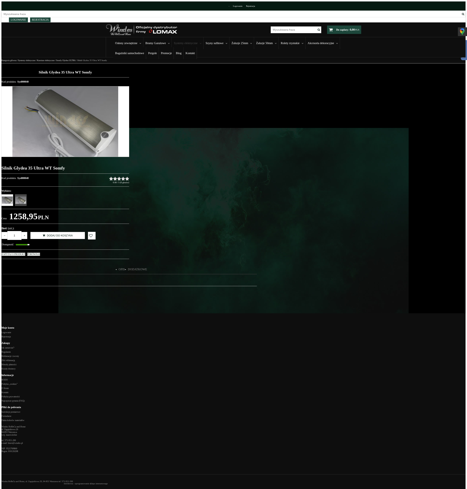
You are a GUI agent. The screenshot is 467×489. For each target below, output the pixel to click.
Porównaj (33, 254)
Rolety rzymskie (290, 43)
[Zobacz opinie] (119, 179)
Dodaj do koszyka (60, 235)
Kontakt (190, 53)
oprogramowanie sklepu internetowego (91, 483)
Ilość (7, 228)
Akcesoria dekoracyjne (321, 43)
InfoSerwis (68, 483)
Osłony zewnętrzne (126, 43)
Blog (179, 53)
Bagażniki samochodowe (129, 53)
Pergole (152, 53)
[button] (122, 269)
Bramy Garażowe (155, 43)
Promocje (166, 53)
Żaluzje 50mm (264, 43)
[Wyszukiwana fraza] (463, 14)
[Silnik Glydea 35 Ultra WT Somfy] (21, 200)
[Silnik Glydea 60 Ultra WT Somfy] (7, 200)
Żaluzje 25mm (239, 43)
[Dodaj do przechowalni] (92, 235)
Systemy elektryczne (186, 43)
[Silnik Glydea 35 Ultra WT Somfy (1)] (65, 121)
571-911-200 (10, 440)
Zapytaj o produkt (13, 254)
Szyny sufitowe (214, 43)
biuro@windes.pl (15, 443)
